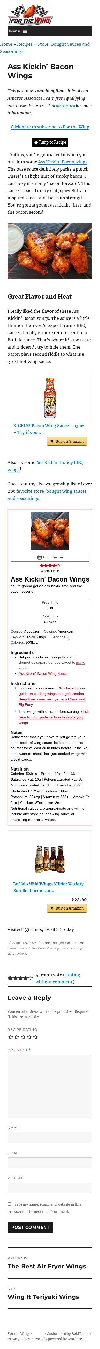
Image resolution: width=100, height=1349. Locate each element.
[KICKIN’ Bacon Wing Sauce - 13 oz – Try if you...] (50, 398)
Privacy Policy (19, 1339)
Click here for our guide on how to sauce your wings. (54, 717)
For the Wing (18, 1334)
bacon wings (72, 948)
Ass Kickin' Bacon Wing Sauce (43, 673)
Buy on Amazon (70, 441)
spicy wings (17, 953)
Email (14, 1153)
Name (13, 1128)
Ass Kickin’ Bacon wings (62, 161)
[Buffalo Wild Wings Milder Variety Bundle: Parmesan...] (50, 856)
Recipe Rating (22, 1029)
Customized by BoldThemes (69, 1334)
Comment (19, 1050)
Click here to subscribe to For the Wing (50, 126)
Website (16, 1178)
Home (6, 44)
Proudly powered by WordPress (60, 1339)
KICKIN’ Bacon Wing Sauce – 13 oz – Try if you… (48, 429)
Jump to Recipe (52, 142)
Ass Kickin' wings (46, 948)
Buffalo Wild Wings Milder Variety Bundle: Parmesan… (48, 887)
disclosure (65, 105)
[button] (42, 566)
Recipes (25, 44)
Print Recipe (52, 557)
